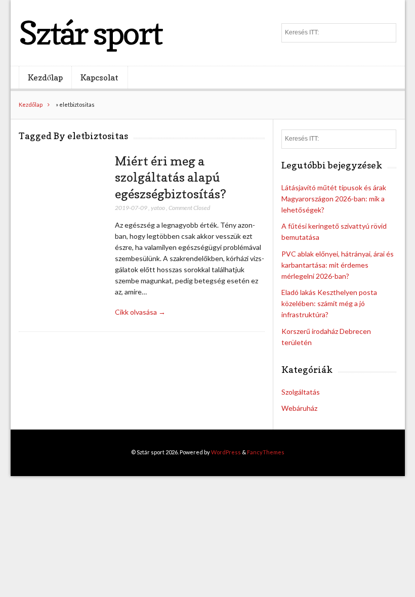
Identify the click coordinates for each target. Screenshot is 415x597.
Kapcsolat (99, 77)
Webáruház (299, 408)
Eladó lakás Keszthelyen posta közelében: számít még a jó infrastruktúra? (329, 303)
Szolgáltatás (300, 392)
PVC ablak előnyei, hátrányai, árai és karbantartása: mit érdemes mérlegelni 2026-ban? (337, 264)
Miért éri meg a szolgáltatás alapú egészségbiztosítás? (170, 177)
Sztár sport (90, 32)
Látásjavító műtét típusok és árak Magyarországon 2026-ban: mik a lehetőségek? (333, 198)
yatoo (158, 207)
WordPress (226, 452)
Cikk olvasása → (140, 312)
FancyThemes (265, 452)
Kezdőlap (45, 77)
